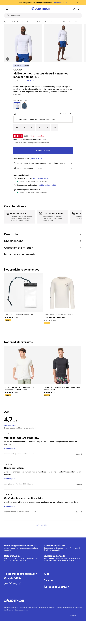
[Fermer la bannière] (80, 2)
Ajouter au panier (43, 150)
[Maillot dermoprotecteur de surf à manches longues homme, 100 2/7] (63, 43)
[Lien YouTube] (10, 583)
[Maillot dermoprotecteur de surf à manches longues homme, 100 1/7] (23, 43)
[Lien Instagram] (15, 583)
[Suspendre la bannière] (76, 2)
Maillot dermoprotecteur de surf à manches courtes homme (19, 388)
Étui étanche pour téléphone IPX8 (19, 315)
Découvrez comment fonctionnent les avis (19, 428)
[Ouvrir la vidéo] (7, 59)
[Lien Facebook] (6, 583)
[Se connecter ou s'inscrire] (74, 8)
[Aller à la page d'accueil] (40, 8)
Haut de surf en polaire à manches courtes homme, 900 (62, 388)
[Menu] (6, 8)
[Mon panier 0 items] (79, 8)
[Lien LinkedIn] (19, 583)
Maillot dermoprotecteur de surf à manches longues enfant (58, 316)
